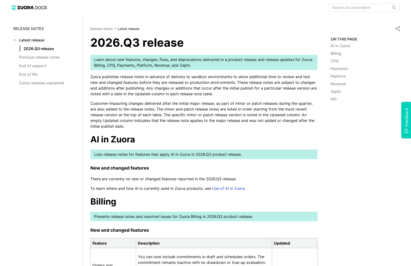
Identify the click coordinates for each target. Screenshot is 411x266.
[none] (397, 28)
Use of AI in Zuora (228, 188)
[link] (29, 7)
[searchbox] (391, 7)
